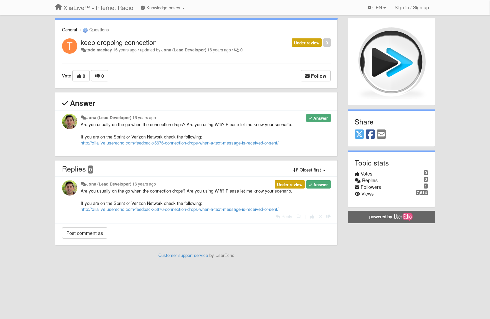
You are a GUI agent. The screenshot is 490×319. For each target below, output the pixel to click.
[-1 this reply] (328, 216)
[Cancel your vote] (320, 216)
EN (378, 7)
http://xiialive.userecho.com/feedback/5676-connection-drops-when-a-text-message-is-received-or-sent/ (180, 142)
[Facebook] (370, 134)
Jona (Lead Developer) (183, 50)
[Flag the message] (298, 216)
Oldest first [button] (310, 170)
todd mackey (99, 50)
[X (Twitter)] (359, 134)
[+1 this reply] (312, 216)
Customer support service (183, 255)
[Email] (381, 134)
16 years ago (144, 117)
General (69, 29)
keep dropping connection (119, 42)
